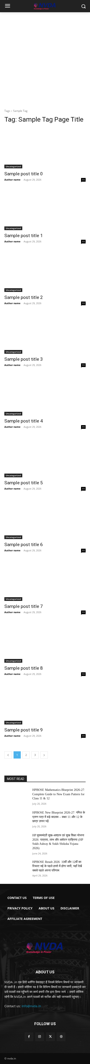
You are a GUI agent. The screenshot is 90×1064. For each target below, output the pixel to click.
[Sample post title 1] (45, 210)
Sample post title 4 (23, 421)
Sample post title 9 (23, 730)
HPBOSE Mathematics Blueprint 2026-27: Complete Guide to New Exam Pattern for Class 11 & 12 (58, 794)
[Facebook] (29, 1037)
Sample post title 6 (23, 544)
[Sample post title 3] (45, 333)
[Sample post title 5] (45, 457)
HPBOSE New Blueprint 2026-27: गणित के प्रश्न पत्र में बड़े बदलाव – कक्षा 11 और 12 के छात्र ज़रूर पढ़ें (58, 817)
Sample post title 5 (23, 482)
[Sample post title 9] (45, 704)
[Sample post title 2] (45, 271)
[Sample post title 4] (45, 395)
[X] (50, 1037)
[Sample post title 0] (45, 148)
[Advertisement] (45, 59)
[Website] (61, 1037)
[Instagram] (39, 1037)
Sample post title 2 (23, 297)
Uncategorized (13, 166)
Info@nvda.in (31, 1006)
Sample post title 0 (23, 173)
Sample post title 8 (23, 668)
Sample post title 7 (23, 606)
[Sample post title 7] (45, 580)
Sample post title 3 (23, 359)
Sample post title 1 (23, 235)
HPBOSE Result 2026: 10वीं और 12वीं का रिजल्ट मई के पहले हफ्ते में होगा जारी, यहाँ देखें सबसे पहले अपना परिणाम (57, 866)
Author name (12, 179)
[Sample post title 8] (45, 642)
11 (83, 179)
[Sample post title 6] (45, 518)
